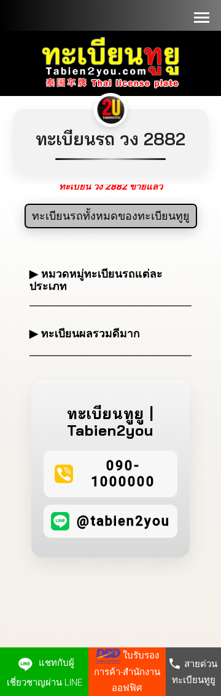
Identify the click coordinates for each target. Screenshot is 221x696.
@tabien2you (123, 521)
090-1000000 (123, 473)
